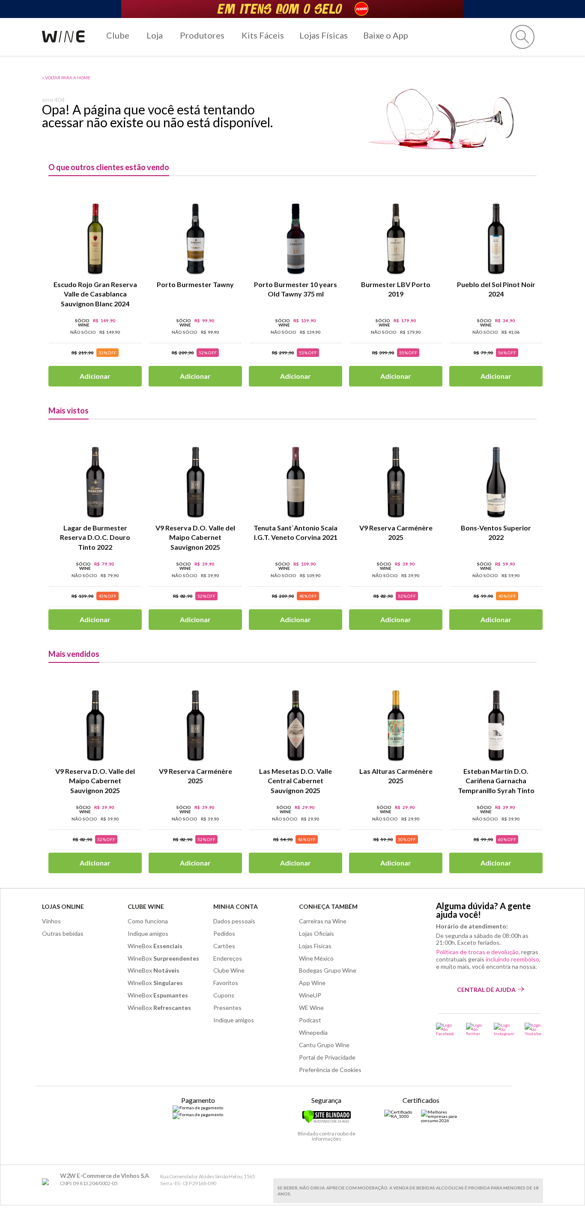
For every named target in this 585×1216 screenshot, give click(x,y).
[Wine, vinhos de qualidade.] (47, 1182)
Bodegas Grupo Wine (327, 970)
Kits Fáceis (263, 35)
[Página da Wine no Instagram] (504, 1029)
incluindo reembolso (512, 959)
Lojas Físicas (323, 35)
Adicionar (95, 376)
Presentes (227, 1007)
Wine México (316, 958)
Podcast (310, 1020)
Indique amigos (148, 933)
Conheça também (328, 906)
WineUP (310, 995)
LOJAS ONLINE (63, 906)
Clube (117, 35)
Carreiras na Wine (322, 921)
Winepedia (313, 1032)
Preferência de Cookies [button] (330, 1069)
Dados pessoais (234, 921)
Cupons (223, 995)
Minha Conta (235, 906)
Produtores (202, 35)
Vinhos (51, 921)
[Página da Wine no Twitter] (474, 1029)
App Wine (312, 982)
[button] (522, 37)
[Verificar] (326, 1121)
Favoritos (225, 982)
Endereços (227, 958)
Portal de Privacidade (327, 1057)
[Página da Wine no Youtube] (534, 1029)
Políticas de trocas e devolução (477, 951)
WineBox (155, 945)
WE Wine (311, 1007)
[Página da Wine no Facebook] (445, 1029)
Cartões (224, 945)
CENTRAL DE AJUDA (486, 989)
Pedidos (224, 933)
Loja (154, 35)
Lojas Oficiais (316, 933)
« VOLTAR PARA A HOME (66, 77)
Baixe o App (385, 35)
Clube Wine (146, 906)
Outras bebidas (63, 933)
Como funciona (148, 921)
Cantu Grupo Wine (324, 1044)
